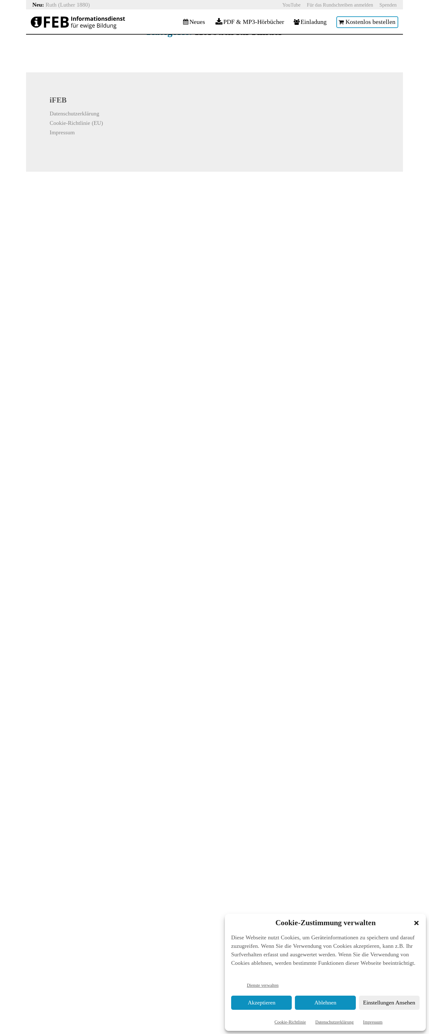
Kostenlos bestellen (370, 22)
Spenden (388, 5)
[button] (416, 923)
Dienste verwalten (263, 985)
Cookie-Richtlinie (290, 1022)
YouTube (291, 5)
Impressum (373, 1022)
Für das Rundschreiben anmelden (340, 5)
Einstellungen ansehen (389, 1003)
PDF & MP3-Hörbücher (253, 22)
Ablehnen (325, 1003)
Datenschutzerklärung (334, 1022)
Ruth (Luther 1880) (68, 5)
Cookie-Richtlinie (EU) (76, 123)
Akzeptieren (261, 1003)
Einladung (314, 22)
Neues (197, 22)
